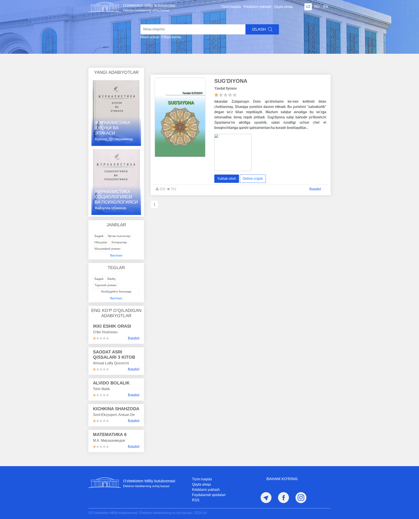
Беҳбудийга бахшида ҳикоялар (116, 294)
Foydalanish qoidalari (209, 495)
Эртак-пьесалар (118, 236)
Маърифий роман (107, 248)
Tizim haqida (231, 7)
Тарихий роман (105, 285)
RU (316, 7)
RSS (195, 500)
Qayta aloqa (283, 7)
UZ (308, 7)
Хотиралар (119, 242)
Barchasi (116, 255)
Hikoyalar (100, 242)
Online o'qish (253, 178)
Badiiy (111, 278)
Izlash (259, 29)
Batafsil (133, 338)
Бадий (98, 236)
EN (325, 7)
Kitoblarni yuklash (257, 7)
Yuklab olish (226, 178)
